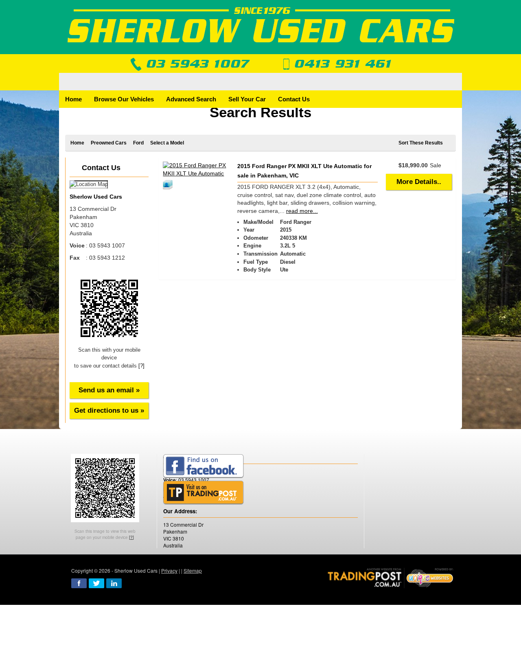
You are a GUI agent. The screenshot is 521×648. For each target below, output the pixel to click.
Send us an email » (109, 390)
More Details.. (418, 182)
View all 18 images (169, 184)
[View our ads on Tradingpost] (203, 492)
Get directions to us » (109, 410)
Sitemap (193, 570)
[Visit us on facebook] (203, 466)
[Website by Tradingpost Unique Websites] (391, 577)
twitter (96, 583)
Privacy (169, 570)
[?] (141, 366)
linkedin (114, 583)
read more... (302, 211)
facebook (79, 583)
